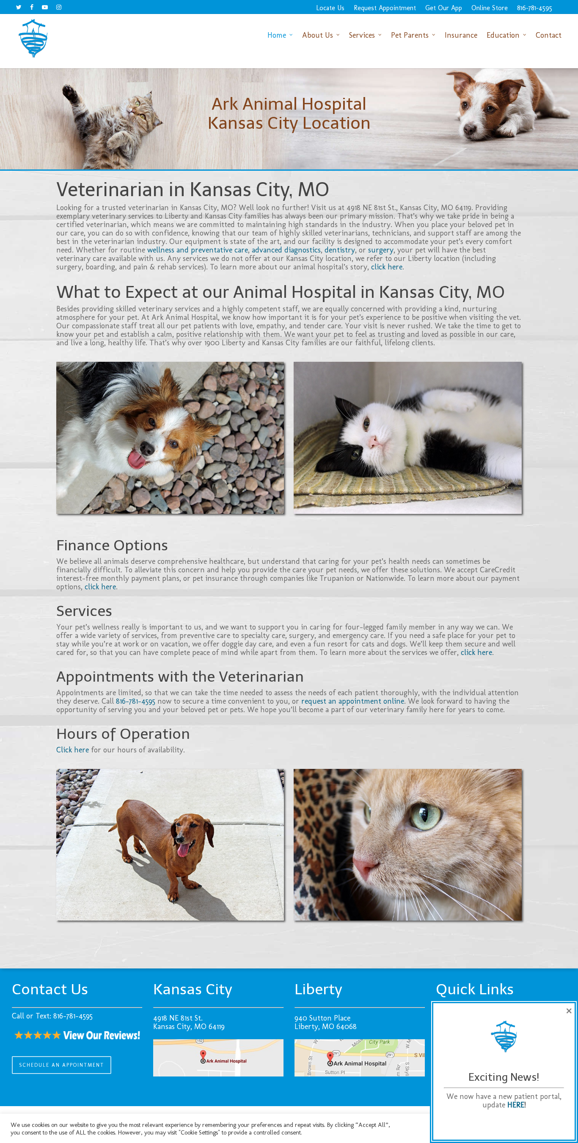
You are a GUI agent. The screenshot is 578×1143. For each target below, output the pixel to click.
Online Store (489, 8)
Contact (548, 35)
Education (503, 35)
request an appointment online (352, 701)
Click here (72, 750)
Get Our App (443, 8)
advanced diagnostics (286, 250)
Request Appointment (385, 8)
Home (276, 35)
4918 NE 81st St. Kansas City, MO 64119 (189, 1022)
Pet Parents (410, 35)
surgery (381, 250)
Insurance (461, 35)
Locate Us (330, 8)
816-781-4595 (534, 8)
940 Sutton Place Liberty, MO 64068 (326, 1022)
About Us (317, 35)
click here (386, 267)
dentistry (340, 250)
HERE (515, 1105)
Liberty (318, 989)
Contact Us (50, 989)
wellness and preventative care (197, 250)
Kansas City (192, 989)
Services (362, 35)
